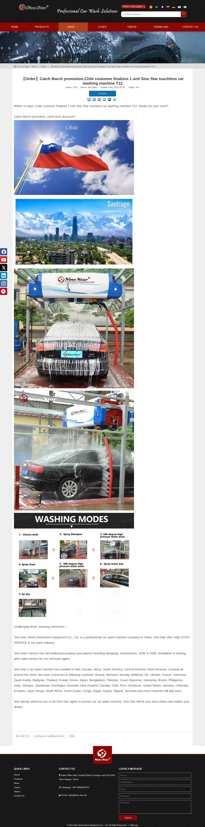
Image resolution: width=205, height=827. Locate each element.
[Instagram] (3, 283)
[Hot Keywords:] (183, 14)
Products (18, 779)
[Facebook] (3, 251)
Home (17, 775)
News (16, 783)
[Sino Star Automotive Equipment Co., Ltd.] (102, 755)
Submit (128, 818)
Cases (17, 787)
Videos (17, 791)
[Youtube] (3, 259)
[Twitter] (3, 267)
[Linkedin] (3, 275)
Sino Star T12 (22, 736)
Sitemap (134, 825)
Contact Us (19, 796)
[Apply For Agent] (133, 7)
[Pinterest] (3, 291)
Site (137, 87)
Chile (71, 736)
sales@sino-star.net (77, 795)
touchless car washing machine (49, 736)
